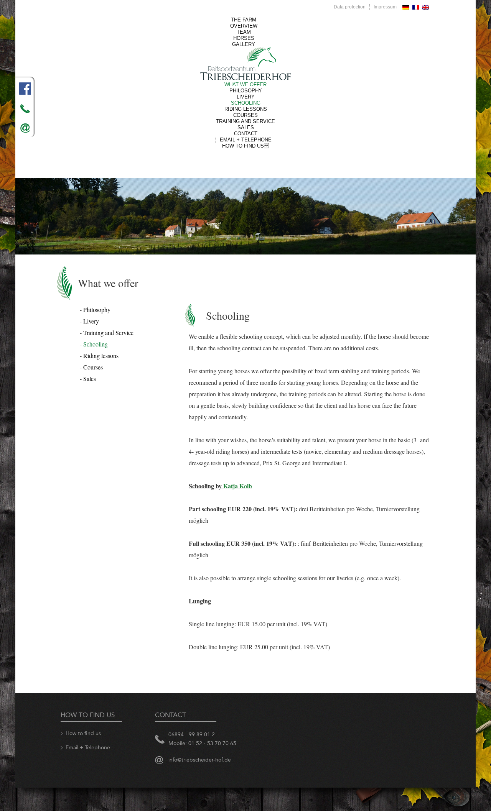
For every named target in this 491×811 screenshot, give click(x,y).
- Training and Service (106, 332)
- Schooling (94, 344)
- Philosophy (95, 309)
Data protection (350, 7)
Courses (245, 115)
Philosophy (245, 91)
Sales (245, 127)
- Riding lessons (99, 355)
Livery (246, 97)
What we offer (245, 84)
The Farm (243, 20)
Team (244, 32)
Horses (243, 38)
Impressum (385, 7)
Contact (245, 133)
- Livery (89, 321)
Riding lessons (245, 109)
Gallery (243, 44)
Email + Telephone (246, 140)
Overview (243, 26)
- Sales (88, 378)
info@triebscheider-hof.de (199, 760)
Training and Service (245, 121)
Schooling (245, 103)
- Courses (91, 367)
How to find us (245, 146)
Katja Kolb (237, 485)
